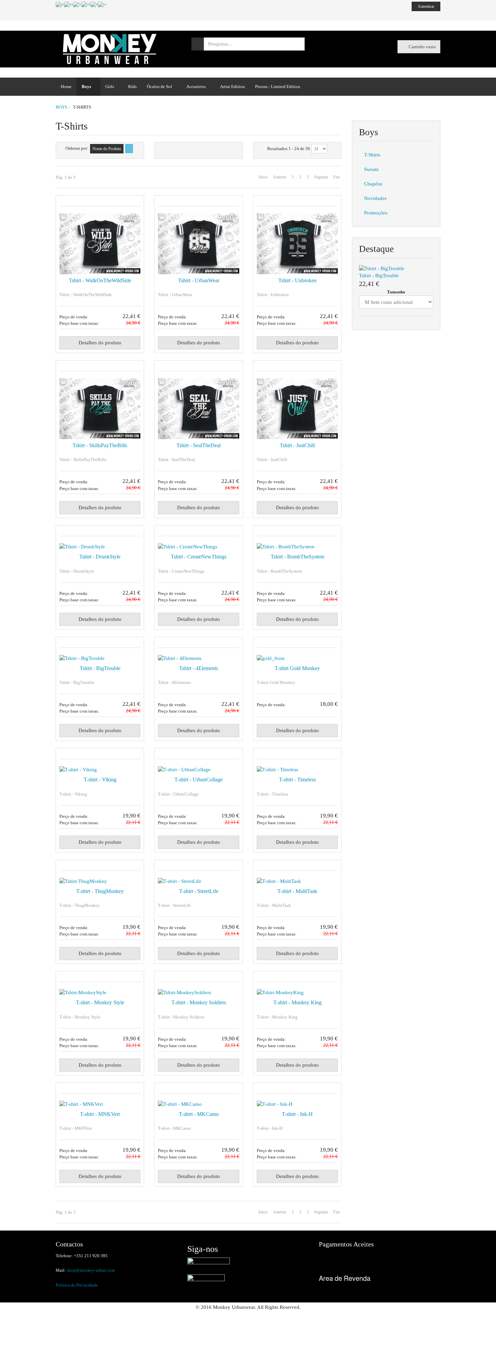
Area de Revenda (344, 1278)
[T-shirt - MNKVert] (99, 1104)
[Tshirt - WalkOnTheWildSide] (99, 243)
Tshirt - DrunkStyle (99, 556)
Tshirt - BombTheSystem (297, 556)
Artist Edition (232, 86)
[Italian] (94, 4)
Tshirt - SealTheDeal (198, 445)
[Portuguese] (60, 4)
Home (66, 86)
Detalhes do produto (100, 342)
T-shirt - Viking (100, 779)
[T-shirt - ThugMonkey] (99, 881)
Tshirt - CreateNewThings (198, 556)
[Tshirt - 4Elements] (198, 658)
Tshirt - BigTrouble (100, 668)
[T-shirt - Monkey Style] (99, 992)
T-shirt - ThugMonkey (100, 891)
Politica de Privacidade (77, 1285)
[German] (85, 4)
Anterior (279, 177)
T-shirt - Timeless (297, 779)
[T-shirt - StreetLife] (198, 881)
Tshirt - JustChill (297, 445)
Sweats (371, 169)
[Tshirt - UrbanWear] (198, 243)
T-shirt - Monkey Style (100, 1002)
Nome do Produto (106, 148)
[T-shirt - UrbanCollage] (198, 769)
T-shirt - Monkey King (297, 1002)
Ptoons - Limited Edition (277, 86)
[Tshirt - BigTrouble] (99, 658)
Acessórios (196, 86)
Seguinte (321, 177)
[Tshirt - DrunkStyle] (99, 546)
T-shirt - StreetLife (198, 891)
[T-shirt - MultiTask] (297, 881)
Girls (109, 86)
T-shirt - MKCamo (199, 1114)
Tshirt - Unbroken (297, 280)
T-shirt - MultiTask (297, 891)
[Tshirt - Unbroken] (297, 243)
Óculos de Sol (159, 86)
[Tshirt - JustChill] (297, 408)
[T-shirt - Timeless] (297, 769)
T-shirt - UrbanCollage (198, 779)
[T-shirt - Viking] (99, 769)
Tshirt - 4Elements (198, 668)
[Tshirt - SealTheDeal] (198, 408)
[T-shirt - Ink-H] (297, 1104)
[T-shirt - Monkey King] (297, 992)
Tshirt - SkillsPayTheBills (100, 445)
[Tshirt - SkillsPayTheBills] (99, 408)
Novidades (375, 198)
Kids (132, 86)
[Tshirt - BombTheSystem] (297, 546)
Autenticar (426, 6)
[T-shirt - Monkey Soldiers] (198, 992)
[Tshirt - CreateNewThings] (198, 546)
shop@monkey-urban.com (91, 1270)
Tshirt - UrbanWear (198, 280)
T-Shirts (372, 154)
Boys (86, 86)
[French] (77, 4)
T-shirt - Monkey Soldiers (198, 1002)
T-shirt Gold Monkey (297, 668)
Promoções (375, 212)
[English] (68, 4)
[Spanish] (102, 4)
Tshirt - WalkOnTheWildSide (100, 280)
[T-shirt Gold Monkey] (297, 658)
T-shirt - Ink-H (297, 1114)
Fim (336, 177)
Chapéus (373, 183)
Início (263, 177)
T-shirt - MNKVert (100, 1114)
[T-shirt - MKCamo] (198, 1104)
